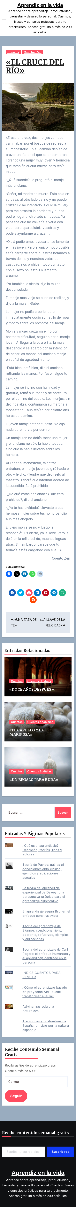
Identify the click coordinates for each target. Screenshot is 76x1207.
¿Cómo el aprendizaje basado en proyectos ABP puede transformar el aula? (44, 991)
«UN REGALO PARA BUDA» (33, 779)
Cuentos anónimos (40, 722)
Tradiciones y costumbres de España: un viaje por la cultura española (45, 1025)
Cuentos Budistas (39, 771)
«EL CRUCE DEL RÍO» (35, 66)
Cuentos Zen (33, 52)
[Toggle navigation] (4, 18)
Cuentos (13, 52)
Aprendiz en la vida (40, 5)
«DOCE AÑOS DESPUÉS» (31, 689)
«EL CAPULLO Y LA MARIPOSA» (26, 732)
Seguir (16, 1096)
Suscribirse (60, 1152)
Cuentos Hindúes (39, 681)
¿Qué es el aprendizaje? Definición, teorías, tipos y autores (42, 850)
